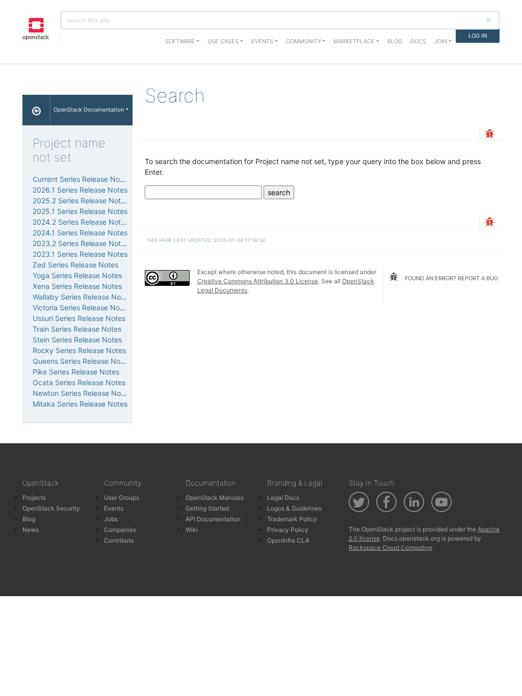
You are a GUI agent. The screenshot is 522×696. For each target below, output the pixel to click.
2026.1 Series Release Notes (80, 189)
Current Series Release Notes (81, 179)
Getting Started (207, 508)
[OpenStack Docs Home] (36, 110)
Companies (120, 529)
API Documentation (213, 519)
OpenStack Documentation (89, 109)
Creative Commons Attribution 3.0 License (257, 281)
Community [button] (303, 41)
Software (180, 41)
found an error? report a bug (450, 278)
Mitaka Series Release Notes (80, 403)
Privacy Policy (287, 529)
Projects (34, 497)
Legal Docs (283, 497)
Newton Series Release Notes (82, 393)
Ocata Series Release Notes (79, 382)
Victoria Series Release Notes (81, 307)
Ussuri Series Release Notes (79, 318)
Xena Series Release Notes (77, 286)
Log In (477, 35)
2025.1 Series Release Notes (80, 211)
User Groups (121, 497)
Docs (418, 41)
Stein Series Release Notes (77, 339)
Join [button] (440, 41)
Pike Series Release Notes (76, 371)
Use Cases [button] (223, 41)
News (30, 529)
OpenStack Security (51, 508)
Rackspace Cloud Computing (390, 547)
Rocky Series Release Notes (79, 350)
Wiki (192, 529)
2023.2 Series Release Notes (80, 243)
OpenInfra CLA (288, 540)
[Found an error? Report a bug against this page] (489, 134)
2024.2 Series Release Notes (80, 222)
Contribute (119, 540)
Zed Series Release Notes (75, 264)
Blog (394, 41)
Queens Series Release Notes (81, 361)
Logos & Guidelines (294, 508)
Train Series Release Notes (77, 329)
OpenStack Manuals (215, 497)
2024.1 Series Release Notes (80, 232)
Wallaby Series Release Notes (82, 296)
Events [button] (262, 41)
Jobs (111, 519)
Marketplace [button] (354, 41)
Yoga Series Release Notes (77, 275)
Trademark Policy (292, 519)
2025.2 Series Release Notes (80, 200)
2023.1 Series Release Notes (80, 254)
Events (113, 508)
